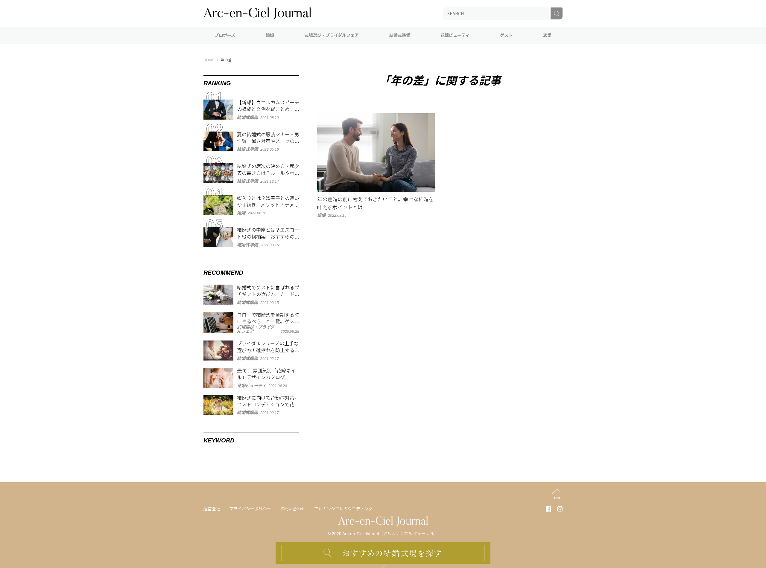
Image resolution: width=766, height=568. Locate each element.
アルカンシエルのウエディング (343, 508)
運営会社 (211, 508)
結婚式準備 (399, 35)
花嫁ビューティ (454, 35)
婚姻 (270, 35)
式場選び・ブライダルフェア (332, 35)
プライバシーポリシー (250, 508)
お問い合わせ (292, 508)
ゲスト (506, 35)
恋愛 (547, 35)
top (557, 497)
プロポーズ (225, 35)
